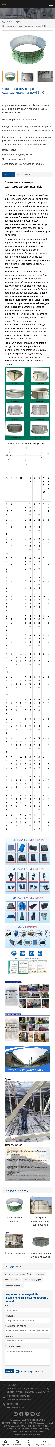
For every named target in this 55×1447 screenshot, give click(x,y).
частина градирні (11, 1279)
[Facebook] (21, 1414)
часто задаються (13, 1145)
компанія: (9, 1336)
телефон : (10, 1316)
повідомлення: (13, 1346)
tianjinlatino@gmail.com (19, 1399)
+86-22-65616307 (15, 1407)
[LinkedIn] (27, 1414)
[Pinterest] (32, 1414)
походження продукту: (13, 154)
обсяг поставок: (10, 164)
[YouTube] (15, 1414)
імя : (7, 1306)
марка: (5, 150)
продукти (17, 21)
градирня (40, 1274)
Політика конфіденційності (31, 1371)
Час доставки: (9, 159)
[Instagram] (38, 1414)
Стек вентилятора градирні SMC (18, 1274)
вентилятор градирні (32, 1279)
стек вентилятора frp (13, 1285)
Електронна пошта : (16, 1326)
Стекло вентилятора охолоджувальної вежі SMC (24, 26)
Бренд (8, 1079)
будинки (6, 21)
